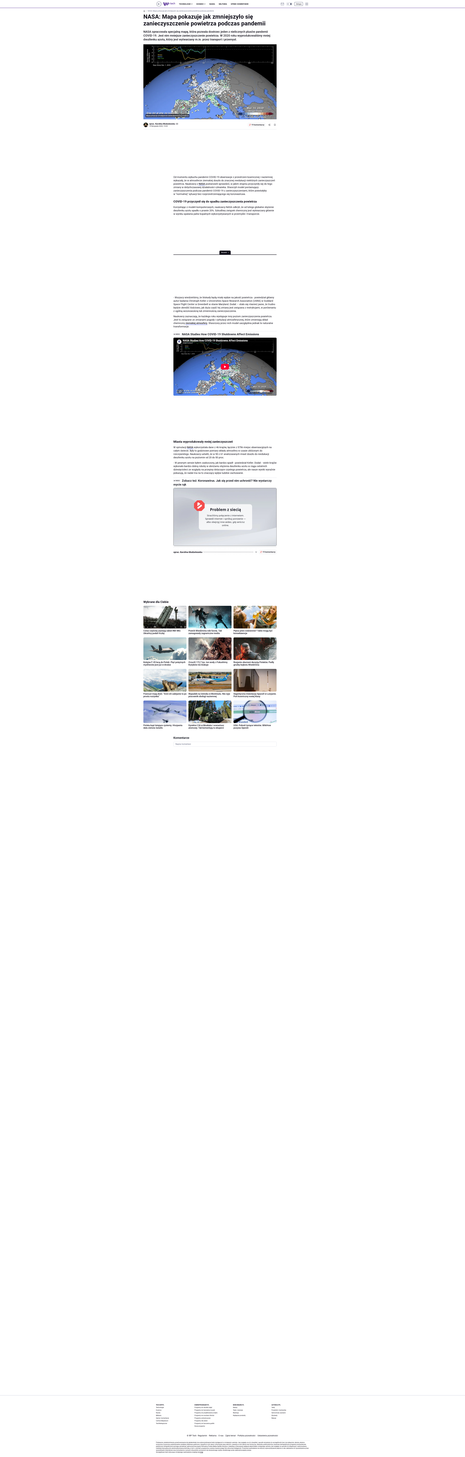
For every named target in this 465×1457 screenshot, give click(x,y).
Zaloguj (298, 4)
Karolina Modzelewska (165, 124)
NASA (202, 183)
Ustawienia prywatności (267, 1435)
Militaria (223, 4)
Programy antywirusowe (202, 1418)
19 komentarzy (257, 125)
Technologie (185, 4)
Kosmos (200, 4)
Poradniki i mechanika (278, 1410)
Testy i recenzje (238, 1410)
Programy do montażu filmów (204, 1415)
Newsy (235, 1407)
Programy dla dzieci (201, 1421)
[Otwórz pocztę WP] (282, 4)
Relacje (273, 1418)
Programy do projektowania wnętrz (205, 1413)
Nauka (212, 4)
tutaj (201, 1452)
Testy (273, 1407)
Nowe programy (199, 1426)
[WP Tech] (171, 4)
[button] (289, 4)
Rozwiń (224, 252)
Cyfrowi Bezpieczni (162, 1421)
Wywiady (274, 1415)
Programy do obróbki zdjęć (203, 1407)
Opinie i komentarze (239, 4)
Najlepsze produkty (239, 1415)
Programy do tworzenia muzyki (204, 1410)
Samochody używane (278, 1413)
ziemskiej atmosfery (196, 323)
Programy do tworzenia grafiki (204, 1423)
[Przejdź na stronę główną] (158, 6)
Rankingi (236, 1413)
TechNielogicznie (161, 1423)
